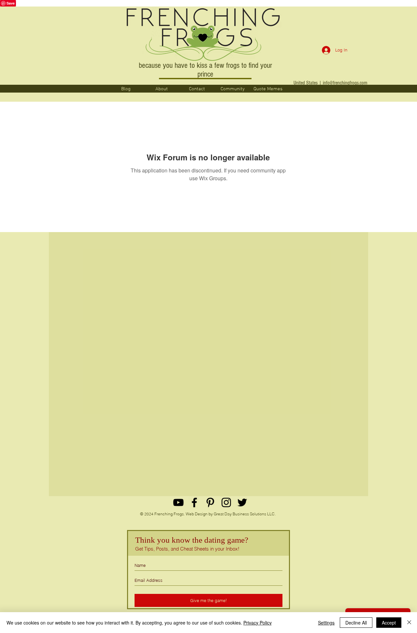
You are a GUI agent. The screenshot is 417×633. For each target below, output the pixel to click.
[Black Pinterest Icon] (210, 502)
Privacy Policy (257, 622)
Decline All (356, 622)
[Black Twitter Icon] (242, 502)
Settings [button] (326, 622)
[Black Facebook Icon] (194, 502)
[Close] (409, 622)
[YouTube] (178, 502)
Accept (389, 622)
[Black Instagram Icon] (226, 502)
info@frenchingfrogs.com (345, 83)
